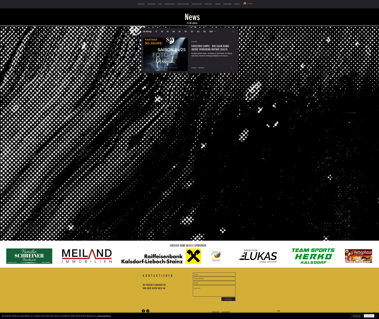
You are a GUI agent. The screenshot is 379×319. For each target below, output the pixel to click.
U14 (198, 31)
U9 (167, 31)
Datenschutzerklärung (104, 316)
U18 (204, 31)
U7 (156, 31)
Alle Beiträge (147, 31)
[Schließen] (376, 315)
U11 (180, 31)
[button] (169, 3)
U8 (162, 31)
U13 (192, 31)
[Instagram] (147, 310)
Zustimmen (369, 316)
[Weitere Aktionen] (232, 41)
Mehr (211, 31)
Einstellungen (357, 316)
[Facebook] (143, 310)
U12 (186, 31)
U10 (173, 31)
